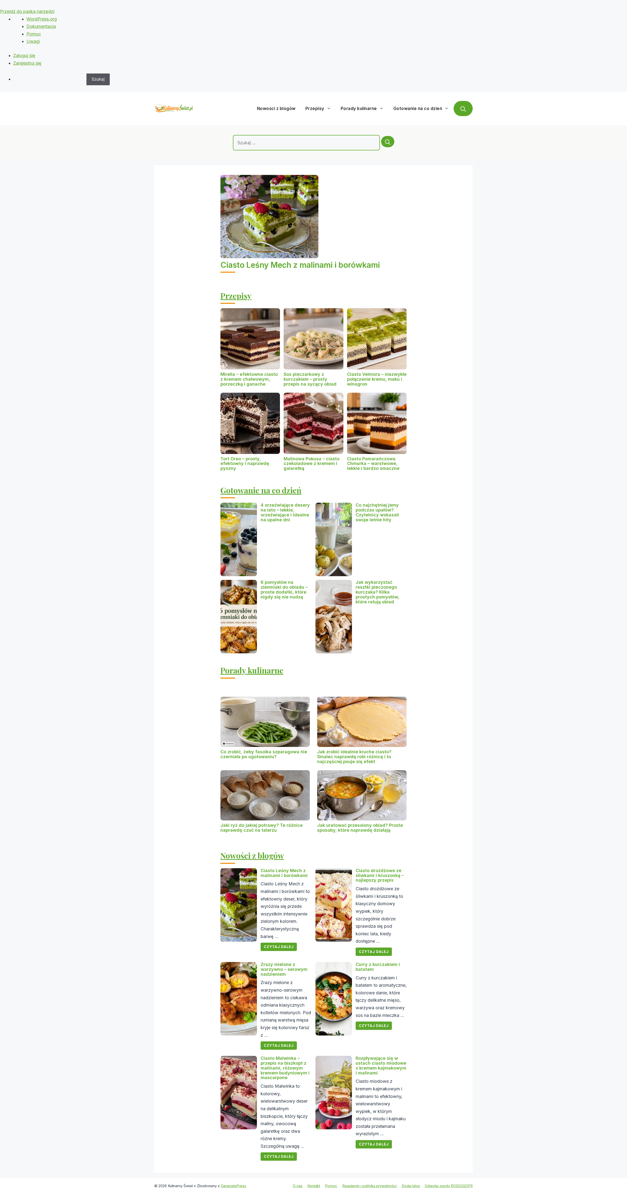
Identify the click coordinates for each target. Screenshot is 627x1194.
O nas (297, 1185)
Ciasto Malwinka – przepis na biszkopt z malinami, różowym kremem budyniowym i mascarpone (285, 1068)
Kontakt (313, 1185)
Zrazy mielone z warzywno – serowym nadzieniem (284, 969)
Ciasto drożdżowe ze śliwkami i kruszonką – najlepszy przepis (380, 875)
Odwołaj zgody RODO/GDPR (449, 1185)
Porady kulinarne (359, 108)
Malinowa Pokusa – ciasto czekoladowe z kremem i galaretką (311, 463)
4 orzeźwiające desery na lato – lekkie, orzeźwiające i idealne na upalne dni (285, 512)
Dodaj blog (411, 1185)
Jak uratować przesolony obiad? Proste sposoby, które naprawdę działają (360, 828)
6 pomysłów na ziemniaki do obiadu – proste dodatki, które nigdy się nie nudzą (284, 589)
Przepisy (314, 108)
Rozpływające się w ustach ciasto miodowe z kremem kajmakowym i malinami (381, 1065)
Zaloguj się (24, 55)
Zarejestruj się (27, 63)
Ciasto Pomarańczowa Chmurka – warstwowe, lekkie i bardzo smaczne (373, 463)
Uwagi (33, 41)
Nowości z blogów (276, 108)
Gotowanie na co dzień (417, 108)
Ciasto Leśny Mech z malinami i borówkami (300, 265)
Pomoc (33, 34)
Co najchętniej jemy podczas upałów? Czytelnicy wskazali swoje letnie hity (377, 512)
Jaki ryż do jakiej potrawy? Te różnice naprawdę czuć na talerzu (261, 828)
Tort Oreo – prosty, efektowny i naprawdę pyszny (244, 463)
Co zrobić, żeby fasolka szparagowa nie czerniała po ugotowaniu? (263, 754)
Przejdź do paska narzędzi (27, 11)
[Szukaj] (387, 141)
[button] (463, 108)
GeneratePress (233, 1185)
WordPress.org (41, 19)
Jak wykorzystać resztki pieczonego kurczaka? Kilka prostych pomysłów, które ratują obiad (377, 592)
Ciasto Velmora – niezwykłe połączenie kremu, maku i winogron (377, 379)
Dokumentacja (41, 26)
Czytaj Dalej (279, 947)
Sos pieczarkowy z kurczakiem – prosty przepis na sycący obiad (310, 379)
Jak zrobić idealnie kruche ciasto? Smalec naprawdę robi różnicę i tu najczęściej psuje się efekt (354, 756)
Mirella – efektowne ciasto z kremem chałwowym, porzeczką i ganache (249, 379)
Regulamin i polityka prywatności (369, 1185)
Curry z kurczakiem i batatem (378, 967)
